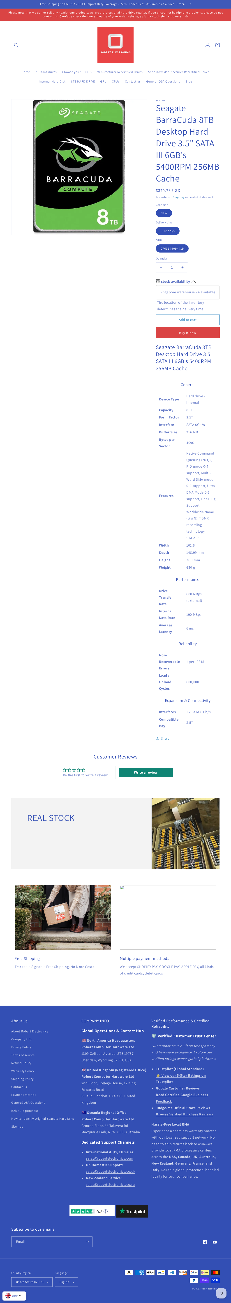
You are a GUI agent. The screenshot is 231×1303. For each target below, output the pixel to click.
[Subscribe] (87, 1241)
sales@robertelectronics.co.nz (110, 1184)
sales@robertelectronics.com (109, 1158)
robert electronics (210, 1288)
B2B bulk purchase (25, 1111)
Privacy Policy (21, 1047)
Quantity (161, 258)
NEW (164, 213)
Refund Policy (21, 1063)
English (64, 1282)
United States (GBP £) (30, 1282)
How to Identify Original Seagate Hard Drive (43, 1119)
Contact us (19, 1087)
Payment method (23, 1095)
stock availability (175, 281)
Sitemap (17, 1126)
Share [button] (165, 738)
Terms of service (23, 1055)
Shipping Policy (22, 1079)
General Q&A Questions (28, 1103)
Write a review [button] (146, 772)
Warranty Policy (22, 1071)
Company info (21, 1039)
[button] (16, 45)
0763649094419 (172, 248)
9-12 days (168, 231)
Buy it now (187, 333)
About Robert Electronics (29, 1031)
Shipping (179, 197)
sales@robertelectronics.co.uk (110, 1171)
